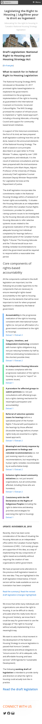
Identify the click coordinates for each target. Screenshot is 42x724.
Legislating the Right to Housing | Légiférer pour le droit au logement (21, 14)
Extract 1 (9, 335)
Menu (38, 2)
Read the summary (11, 591)
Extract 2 (19, 335)
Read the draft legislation (20, 689)
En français (8, 65)
